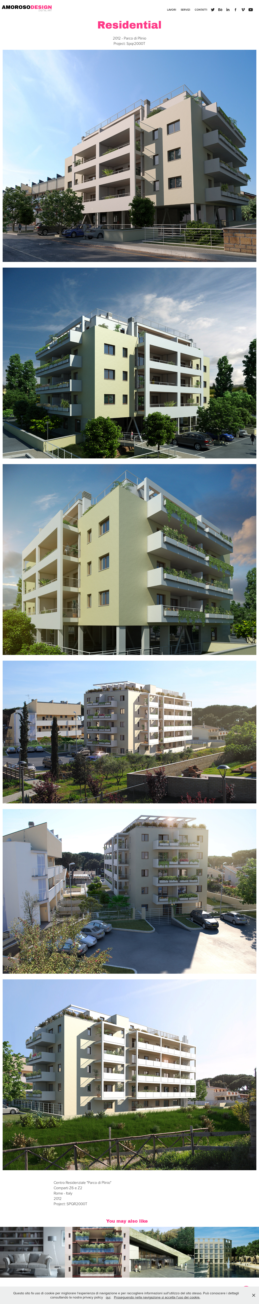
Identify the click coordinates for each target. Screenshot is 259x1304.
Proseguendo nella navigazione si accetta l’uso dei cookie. (157, 1297)
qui (108, 1297)
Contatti (201, 10)
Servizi (185, 10)
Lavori (171, 10)
